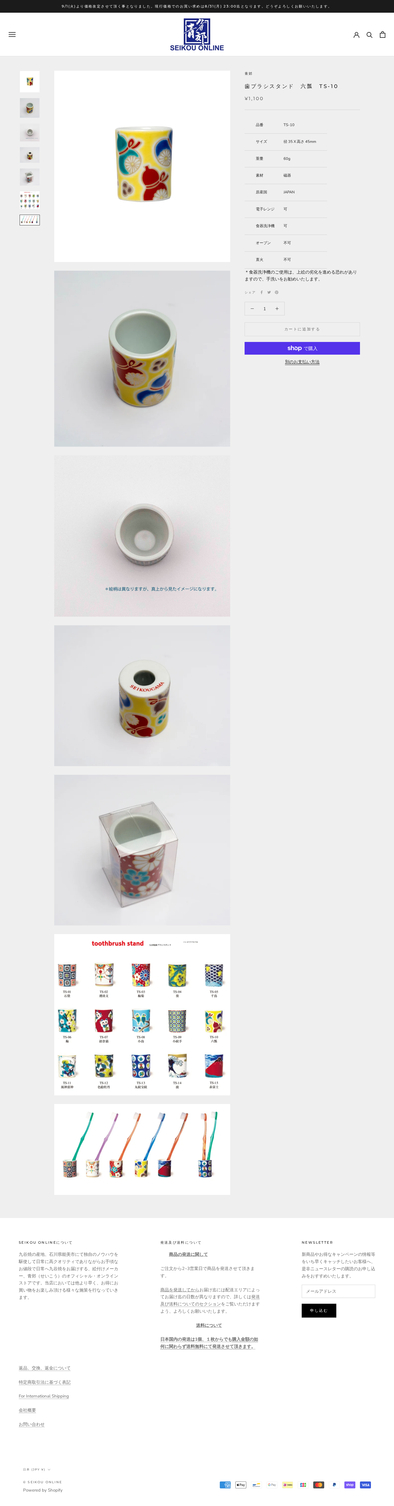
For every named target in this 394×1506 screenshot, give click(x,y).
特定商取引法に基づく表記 (45, 1382)
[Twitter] (269, 292)
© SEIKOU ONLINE (42, 1482)
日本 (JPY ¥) (34, 1469)
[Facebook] (261, 292)
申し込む (319, 1310)
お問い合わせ (32, 1424)
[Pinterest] (276, 292)
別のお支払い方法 (302, 362)
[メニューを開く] (12, 34)
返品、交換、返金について (45, 1368)
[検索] (370, 34)
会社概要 (27, 1410)
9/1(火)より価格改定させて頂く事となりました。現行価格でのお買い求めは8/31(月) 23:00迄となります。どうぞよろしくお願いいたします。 (197, 6)
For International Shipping (44, 1396)
